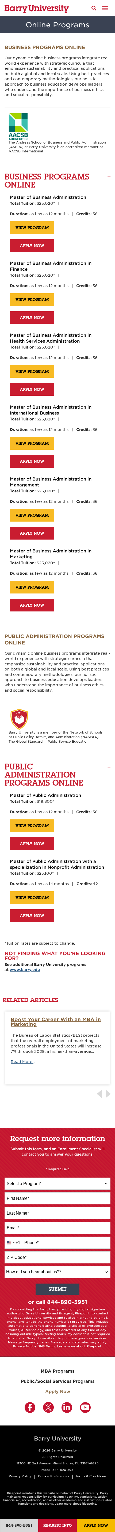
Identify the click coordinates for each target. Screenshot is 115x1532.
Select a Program (24, 1183)
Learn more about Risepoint (79, 1346)
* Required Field (58, 1169)
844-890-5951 (67, 1302)
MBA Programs (57, 1370)
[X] (48, 1407)
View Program (32, 227)
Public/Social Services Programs (57, 1381)
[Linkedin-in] (67, 1407)
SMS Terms (46, 1346)
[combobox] (57, 1184)
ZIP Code (16, 1257)
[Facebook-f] (30, 1407)
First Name (18, 1198)
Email (13, 1228)
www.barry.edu (25, 969)
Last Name (18, 1213)
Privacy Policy (20, 1476)
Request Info (57, 1525)
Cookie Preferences (53, 1476)
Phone (31, 1242)
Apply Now (32, 245)
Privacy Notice (24, 1346)
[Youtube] (85, 1407)
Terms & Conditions (91, 1476)
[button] (94, 7)
